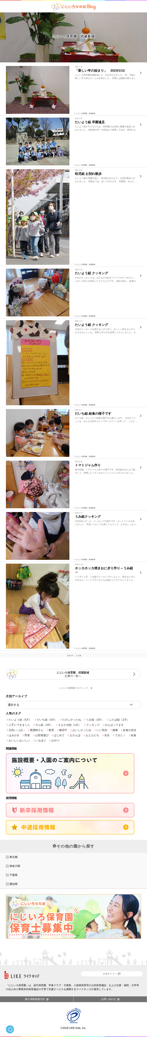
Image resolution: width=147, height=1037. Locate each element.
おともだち (92, 735)
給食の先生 (129, 730)
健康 (115, 730)
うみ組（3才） (95, 719)
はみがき (14, 735)
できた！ (120, 735)
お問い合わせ (108, 999)
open (10, 1029)
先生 (107, 735)
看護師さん (36, 730)
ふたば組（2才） (119, 719)
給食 (133, 735)
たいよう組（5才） (20, 719)
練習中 (63, 730)
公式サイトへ (110, 973)
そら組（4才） (44, 724)
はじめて (59, 735)
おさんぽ (75, 735)
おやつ (55, 740)
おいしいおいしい (19, 740)
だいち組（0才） (47, 719)
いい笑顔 (101, 730)
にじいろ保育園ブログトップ (73, 688)
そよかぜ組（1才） (69, 724)
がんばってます (114, 724)
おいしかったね (81, 730)
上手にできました (19, 724)
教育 (51, 730)
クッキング (93, 724)
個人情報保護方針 (35, 999)
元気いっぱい (17, 730)
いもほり (40, 740)
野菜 (27, 735)
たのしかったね (71, 719)
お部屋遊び (42, 735)
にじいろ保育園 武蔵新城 (73, 36)
